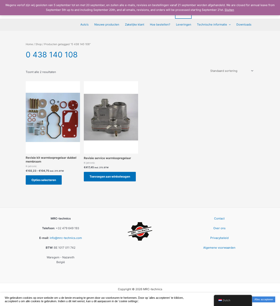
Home (29, 44)
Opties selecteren (43, 180)
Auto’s (84, 24)
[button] (229, 24)
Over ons (219, 228)
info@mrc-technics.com (66, 238)
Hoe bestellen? (160, 24)
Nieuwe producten (106, 24)
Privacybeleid (219, 238)
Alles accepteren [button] (263, 299)
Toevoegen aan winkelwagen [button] (110, 176)
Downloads (243, 24)
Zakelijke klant (134, 24)
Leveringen (183, 24)
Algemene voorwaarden (219, 247)
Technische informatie (212, 24)
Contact (219, 218)
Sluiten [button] (229, 10)
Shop (38, 44)
